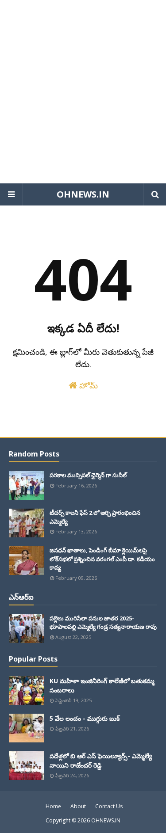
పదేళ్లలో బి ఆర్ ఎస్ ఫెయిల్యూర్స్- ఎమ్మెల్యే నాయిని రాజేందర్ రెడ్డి (101, 760)
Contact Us (109, 806)
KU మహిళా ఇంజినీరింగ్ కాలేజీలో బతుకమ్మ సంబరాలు (102, 685)
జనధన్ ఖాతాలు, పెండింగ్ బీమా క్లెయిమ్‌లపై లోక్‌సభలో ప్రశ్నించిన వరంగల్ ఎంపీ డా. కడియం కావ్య (102, 558)
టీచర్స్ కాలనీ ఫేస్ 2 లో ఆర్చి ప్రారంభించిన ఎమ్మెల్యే (95, 517)
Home (53, 806)
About (78, 806)
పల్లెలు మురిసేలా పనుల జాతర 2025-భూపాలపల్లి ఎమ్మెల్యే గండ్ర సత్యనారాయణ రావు (103, 622)
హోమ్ (87, 385)
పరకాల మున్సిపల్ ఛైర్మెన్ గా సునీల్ (88, 475)
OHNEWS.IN (83, 194)
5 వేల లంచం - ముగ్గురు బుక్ (85, 718)
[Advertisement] (83, 92)
